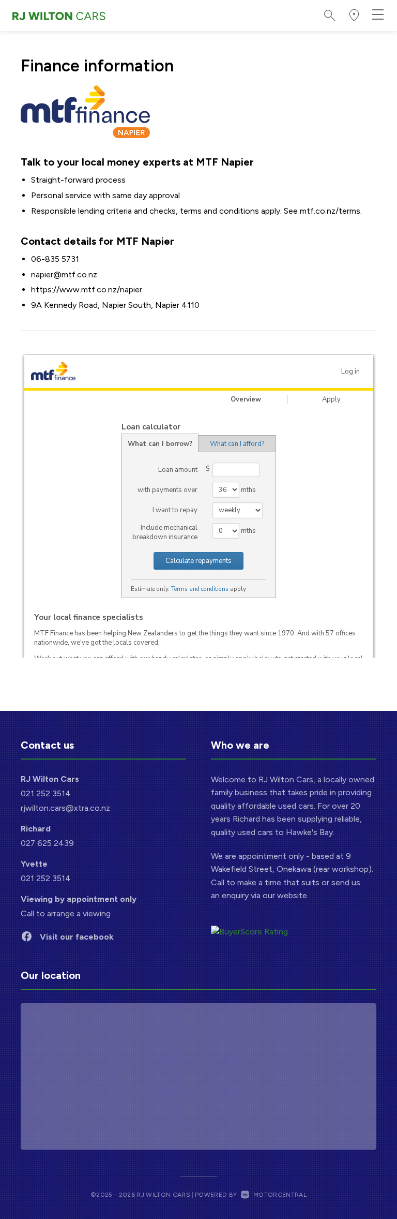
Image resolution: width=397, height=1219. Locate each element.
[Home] (58, 15)
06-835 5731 (55, 259)
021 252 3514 (46, 793)
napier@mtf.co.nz (64, 274)
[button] (354, 15)
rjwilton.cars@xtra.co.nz (65, 808)
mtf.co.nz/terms (330, 211)
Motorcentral (280, 1194)
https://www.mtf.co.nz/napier (86, 289)
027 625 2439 (47, 843)
